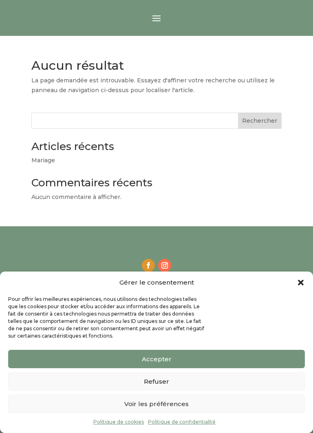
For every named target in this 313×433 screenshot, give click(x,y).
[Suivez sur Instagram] (164, 265)
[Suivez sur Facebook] (148, 265)
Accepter (157, 359)
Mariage (43, 160)
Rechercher (259, 120)
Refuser (156, 381)
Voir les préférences (156, 404)
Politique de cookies (118, 422)
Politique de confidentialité (182, 422)
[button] (301, 282)
